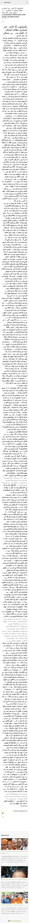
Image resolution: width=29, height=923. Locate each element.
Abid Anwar (7, 2)
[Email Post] (3, 813)
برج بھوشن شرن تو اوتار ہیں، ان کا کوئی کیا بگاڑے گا (12, 904)
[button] (3, 22)
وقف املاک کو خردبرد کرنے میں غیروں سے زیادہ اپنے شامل (13, 879)
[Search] (27, 2)
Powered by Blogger (15, 921)
